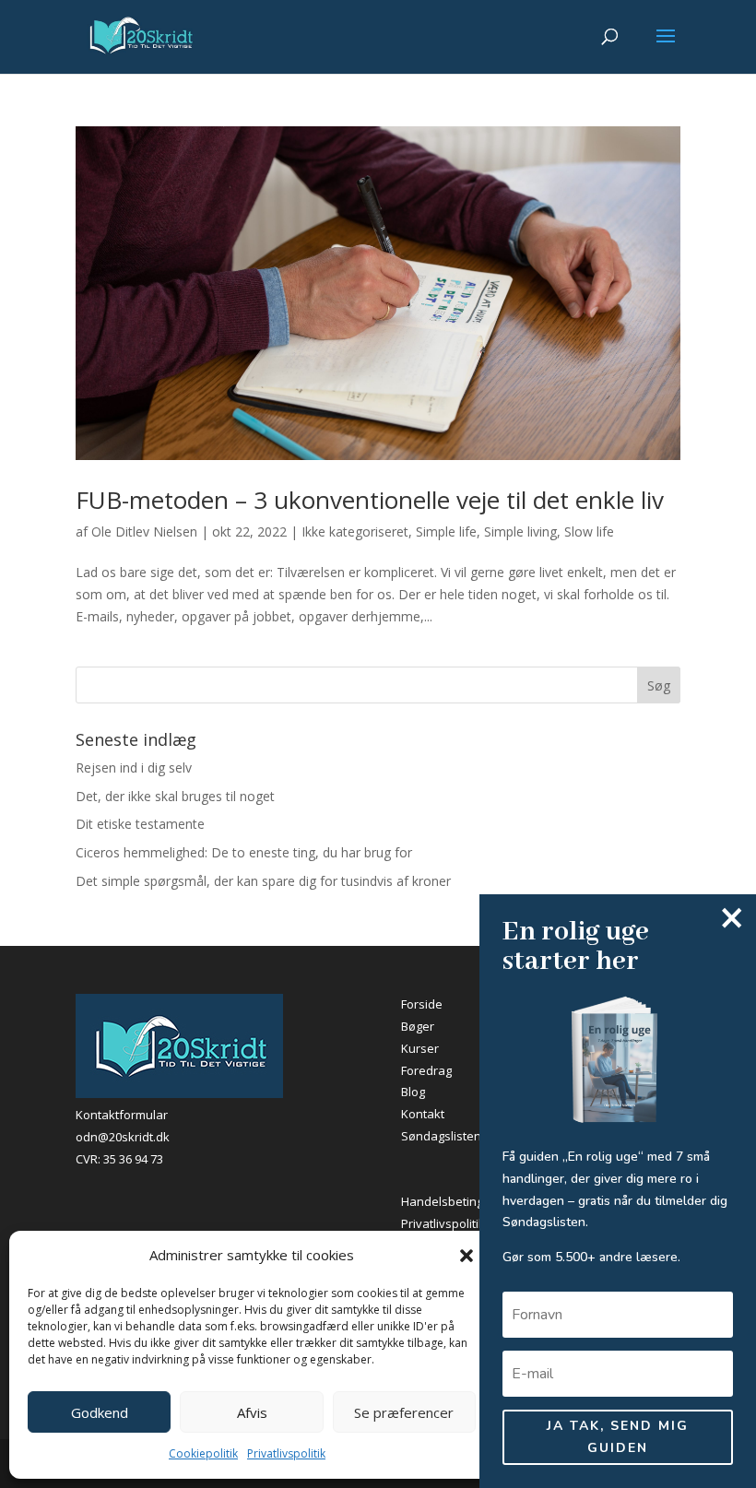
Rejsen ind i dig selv (134, 767)
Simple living (520, 531)
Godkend (99, 1412)
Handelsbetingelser (456, 1201)
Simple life (446, 531)
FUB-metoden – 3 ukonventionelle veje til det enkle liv (370, 499)
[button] (466, 1255)
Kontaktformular (122, 1114)
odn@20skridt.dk (123, 1136)
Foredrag (426, 1070)
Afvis (252, 1412)
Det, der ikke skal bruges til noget (175, 796)
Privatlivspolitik (286, 1453)
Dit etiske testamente (140, 824)
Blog (413, 1091)
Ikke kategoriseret (354, 531)
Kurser (420, 1048)
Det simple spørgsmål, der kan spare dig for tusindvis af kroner (263, 881)
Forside (422, 1004)
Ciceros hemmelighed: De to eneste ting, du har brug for (244, 852)
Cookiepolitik (203, 1453)
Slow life (589, 531)
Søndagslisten (441, 1136)
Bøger (417, 1026)
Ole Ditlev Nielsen (144, 531)
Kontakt (422, 1113)
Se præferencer (404, 1412)
